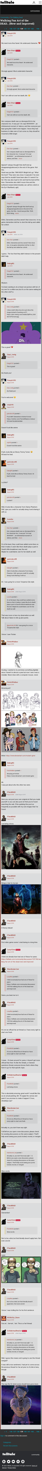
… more (19, 158)
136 (10, 29)
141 (28, 29)
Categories (35, 11)
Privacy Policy (12, 1468)
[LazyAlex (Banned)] (3, 951)
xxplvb (10, 405)
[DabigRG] (3, 264)
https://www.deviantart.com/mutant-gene (20, 756)
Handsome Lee (13, 969)
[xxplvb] (3, 406)
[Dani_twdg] (3, 356)
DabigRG (10, 263)
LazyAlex (11, 950)
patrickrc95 (10, 413)
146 (37, 29)
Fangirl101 (11, 33)
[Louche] (3, 521)
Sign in (2, 1436)
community (35, 1455)
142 (32, 29)
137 (14, 29)
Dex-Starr (11, 50)
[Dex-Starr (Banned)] (3, 52)
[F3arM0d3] (3, 794)
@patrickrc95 (11, 625)
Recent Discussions (10, 1446)
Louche (10, 519)
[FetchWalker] (3, 642)
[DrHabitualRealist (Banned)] (3, 1076)
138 (18, 29)
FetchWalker (12, 642)
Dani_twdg (10, 307)
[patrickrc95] (3, 463)
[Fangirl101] (3, 34)
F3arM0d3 (11, 792)
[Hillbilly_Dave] (3, 1318)
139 (21, 29)
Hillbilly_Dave (13, 1317)
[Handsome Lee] (3, 970)
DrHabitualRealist (14, 1075)
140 (25, 29)
